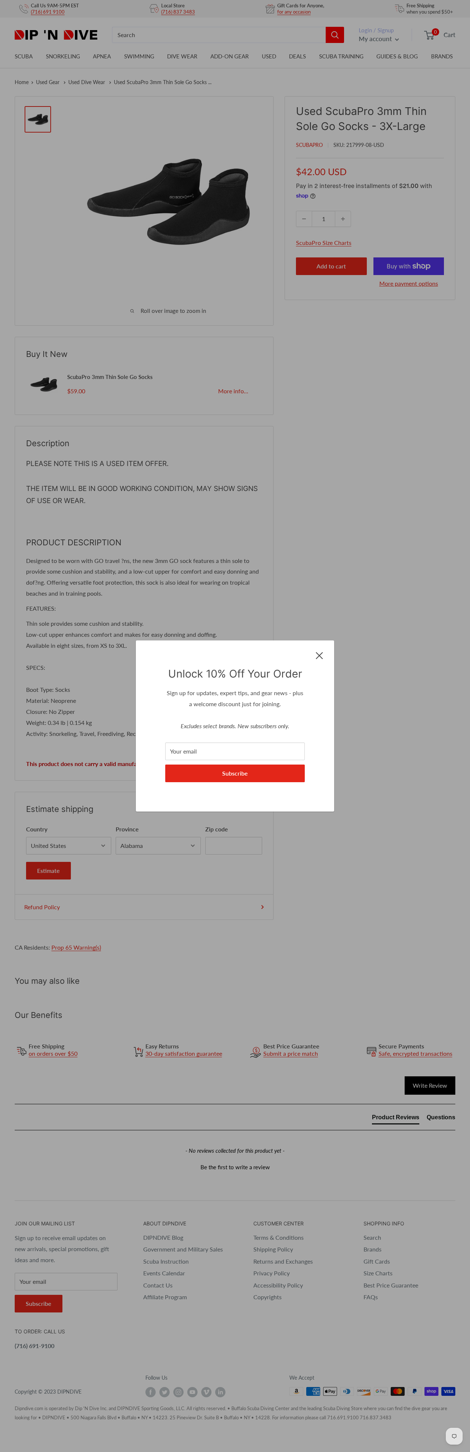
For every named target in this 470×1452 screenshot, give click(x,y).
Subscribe (235, 773)
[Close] (319, 654)
